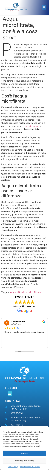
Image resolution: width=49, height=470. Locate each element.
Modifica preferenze (24, 460)
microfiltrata (34, 292)
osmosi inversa (31, 126)
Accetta (24, 453)
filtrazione (22, 292)
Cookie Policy (13, 467)
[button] (44, 7)
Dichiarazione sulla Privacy (30, 467)
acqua (13, 292)
